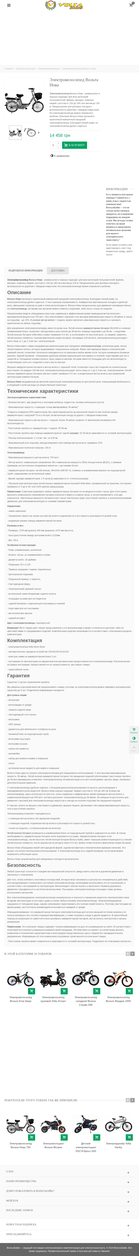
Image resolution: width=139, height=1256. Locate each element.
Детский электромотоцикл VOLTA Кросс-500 (85, 1147)
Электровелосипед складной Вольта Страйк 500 (86, 1001)
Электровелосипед (59, 93)
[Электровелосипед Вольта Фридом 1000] (118, 977)
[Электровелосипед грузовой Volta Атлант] (53, 977)
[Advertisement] (69, 38)
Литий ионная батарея (19, 833)
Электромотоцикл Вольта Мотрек (53, 1145)
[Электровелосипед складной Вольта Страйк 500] (85, 977)
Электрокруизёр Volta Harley (118, 1145)
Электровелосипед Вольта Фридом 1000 (118, 999)
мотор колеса (60, 407)
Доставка (58, 270)
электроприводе (18, 308)
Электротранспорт (26, 68)
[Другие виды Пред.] (6, 132)
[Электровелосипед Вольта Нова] (15, 132)
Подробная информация (26, 270)
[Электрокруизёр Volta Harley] (118, 1124)
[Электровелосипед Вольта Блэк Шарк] (20, 977)
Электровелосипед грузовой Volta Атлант (53, 999)
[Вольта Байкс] (69, 5)
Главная (8, 68)
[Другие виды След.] (39, 132)
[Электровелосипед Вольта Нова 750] (20, 1124)
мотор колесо (48, 320)
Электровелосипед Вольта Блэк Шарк (20, 999)
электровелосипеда (91, 346)
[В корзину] (31, 991)
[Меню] (9, 5)
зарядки (74, 433)
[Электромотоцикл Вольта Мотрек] (53, 1124)
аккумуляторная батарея (96, 328)
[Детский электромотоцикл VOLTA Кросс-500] (85, 1124)
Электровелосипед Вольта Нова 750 (20, 1145)
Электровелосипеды (49, 68)
